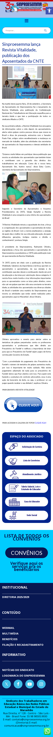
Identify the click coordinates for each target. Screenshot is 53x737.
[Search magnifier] (45, 31)
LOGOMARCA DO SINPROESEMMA (23, 675)
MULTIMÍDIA (10, 633)
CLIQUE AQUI (40, 423)
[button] (49, 10)
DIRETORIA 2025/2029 (15, 597)
